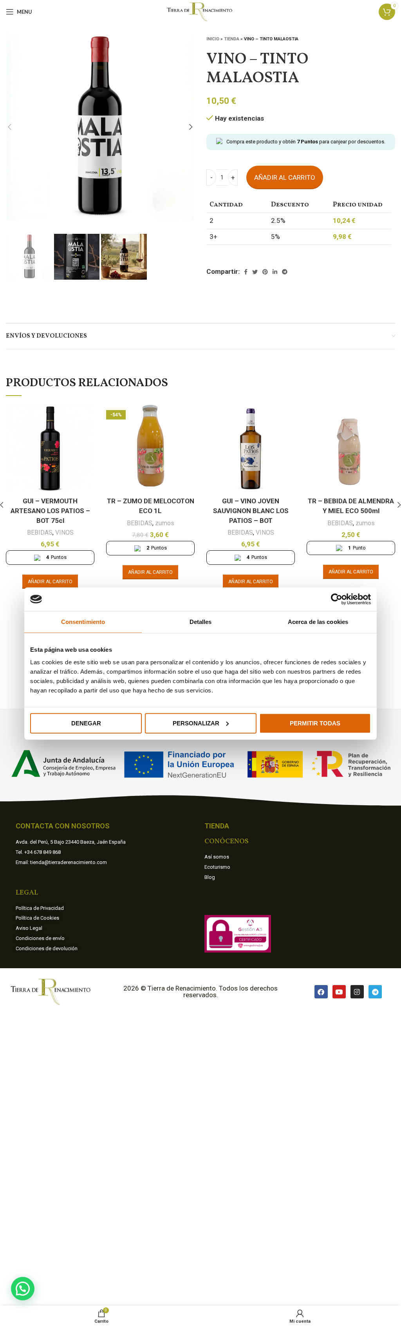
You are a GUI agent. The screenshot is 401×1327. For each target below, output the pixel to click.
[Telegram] (375, 991)
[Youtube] (339, 991)
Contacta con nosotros (63, 826)
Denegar (86, 723)
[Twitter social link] (255, 272)
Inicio (212, 39)
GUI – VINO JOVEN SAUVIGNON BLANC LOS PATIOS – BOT (251, 510)
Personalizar (196, 723)
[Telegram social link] (285, 272)
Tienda (231, 39)
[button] (22, 1288)
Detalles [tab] (201, 621)
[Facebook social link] (246, 272)
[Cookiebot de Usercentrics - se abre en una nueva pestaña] (336, 599)
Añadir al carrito (284, 177)
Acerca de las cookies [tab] (318, 621)
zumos (164, 523)
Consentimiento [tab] (83, 621)
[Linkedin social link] (275, 272)
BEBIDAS (39, 532)
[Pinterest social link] (265, 272)
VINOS (64, 532)
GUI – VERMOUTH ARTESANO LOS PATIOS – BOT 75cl (50, 510)
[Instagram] (357, 991)
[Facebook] (321, 991)
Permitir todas (315, 723)
